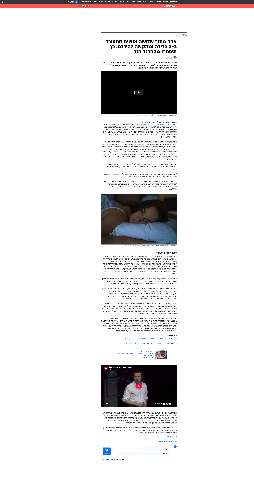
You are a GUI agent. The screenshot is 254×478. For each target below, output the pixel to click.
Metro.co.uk (134, 177)
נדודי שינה (174, 436)
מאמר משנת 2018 (169, 309)
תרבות (145, 2)
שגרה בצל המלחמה (118, 6)
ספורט (159, 2)
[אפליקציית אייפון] (85, 6)
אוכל (128, 2)
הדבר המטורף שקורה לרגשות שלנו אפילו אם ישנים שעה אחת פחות (150, 338)
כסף (133, 2)
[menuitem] (164, 2)
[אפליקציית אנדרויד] (88, 6)
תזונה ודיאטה (144, 6)
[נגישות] (2, 2)
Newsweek (166, 291)
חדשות (165, 2)
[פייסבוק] (80, 6)
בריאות (122, 2)
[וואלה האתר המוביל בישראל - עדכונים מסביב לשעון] (173, 2)
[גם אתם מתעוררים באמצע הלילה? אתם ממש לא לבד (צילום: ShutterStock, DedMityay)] (139, 221)
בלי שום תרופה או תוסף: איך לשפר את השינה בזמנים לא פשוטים (151, 343)
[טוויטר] (83, 6)
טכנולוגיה (108, 2)
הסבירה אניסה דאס (146, 267)
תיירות (116, 2)
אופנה (101, 2)
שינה (168, 436)
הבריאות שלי (153, 6)
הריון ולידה (136, 6)
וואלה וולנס (128, 6)
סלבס (139, 2)
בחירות (152, 2)
